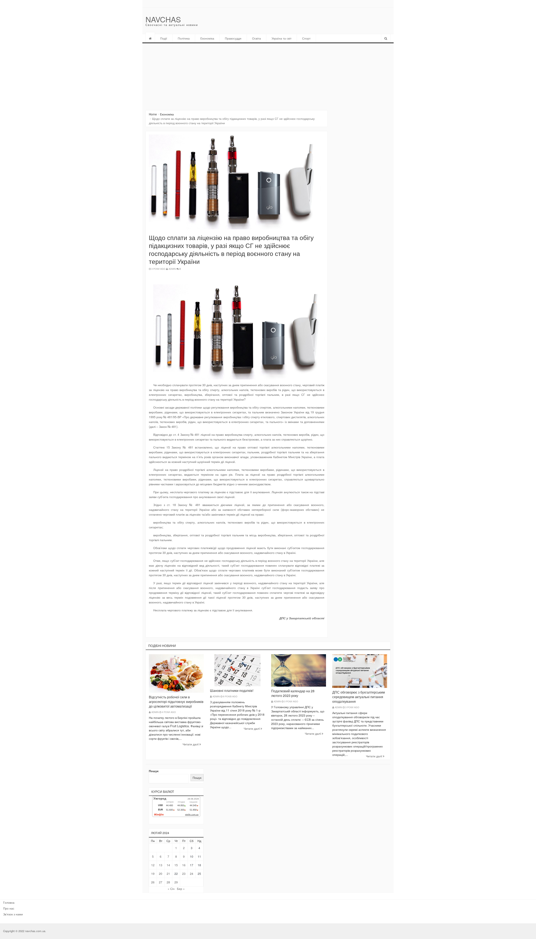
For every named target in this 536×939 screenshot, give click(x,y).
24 (191, 873)
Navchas (163, 19)
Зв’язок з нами (13, 914)
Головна (8, 902)
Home (153, 114)
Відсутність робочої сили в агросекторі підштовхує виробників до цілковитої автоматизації (176, 702)
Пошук (153, 771)
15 (176, 865)
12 (153, 865)
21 (168, 873)
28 (168, 882)
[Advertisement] (268, 74)
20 (160, 873)
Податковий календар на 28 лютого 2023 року (292, 693)
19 (153, 873)
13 (160, 865)
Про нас (8, 908)
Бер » (181, 889)
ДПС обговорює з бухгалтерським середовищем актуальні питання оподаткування (358, 697)
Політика (184, 38)
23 (184, 873)
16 (184, 865)
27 (160, 882)
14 (168, 865)
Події (163, 38)
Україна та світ (281, 38)
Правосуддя (233, 38)
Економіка (207, 38)
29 (176, 882)
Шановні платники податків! (231, 690)
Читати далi (191, 744)
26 (153, 882)
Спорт (306, 38)
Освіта (256, 38)
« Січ (171, 889)
